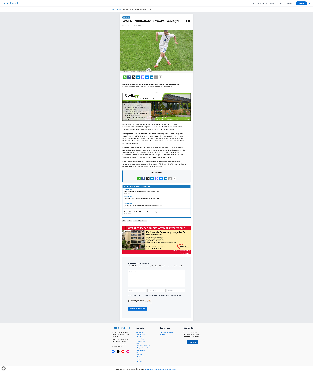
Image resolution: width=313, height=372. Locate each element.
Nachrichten (139, 332)
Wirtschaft (140, 339)
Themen (138, 359)
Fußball (119, 9)
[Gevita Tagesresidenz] (156, 107)
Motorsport (140, 357)
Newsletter (192, 342)
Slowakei (144, 220)
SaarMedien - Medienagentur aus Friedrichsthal (160, 369)
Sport (113, 9)
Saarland (138, 343)
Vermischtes (141, 341)
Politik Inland (141, 334)
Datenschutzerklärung (166, 332)
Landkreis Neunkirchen (144, 346)
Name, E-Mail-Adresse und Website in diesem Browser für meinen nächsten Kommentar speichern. (155, 295)
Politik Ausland (141, 337)
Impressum (163, 334)
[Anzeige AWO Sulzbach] (156, 240)
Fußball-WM (137, 220)
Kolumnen (140, 361)
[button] (266, 3)
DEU (124, 220)
